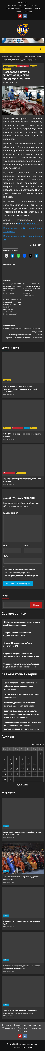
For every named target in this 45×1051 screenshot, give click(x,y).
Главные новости (23, 66)
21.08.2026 (8, 838)
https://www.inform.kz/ (28, 223)
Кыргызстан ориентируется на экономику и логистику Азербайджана (21, 654)
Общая (27, 428)
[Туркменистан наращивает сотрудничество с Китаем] (23, 460)
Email (26, 545)
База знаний (27, 12)
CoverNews (16, 1047)
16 (4, 769)
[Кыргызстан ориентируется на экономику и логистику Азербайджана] (23, 947)
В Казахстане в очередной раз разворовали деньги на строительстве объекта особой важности (21, 714)
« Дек (19, 784)
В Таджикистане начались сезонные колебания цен (12, 285)
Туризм (37, 9)
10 (10, 764)
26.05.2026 (8, 395)
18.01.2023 (9, 82)
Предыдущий (21, 327)
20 (28, 769)
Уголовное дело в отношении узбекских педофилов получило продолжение (20, 686)
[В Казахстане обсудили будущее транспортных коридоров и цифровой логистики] (23, 367)
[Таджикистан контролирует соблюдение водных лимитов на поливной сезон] (23, 991)
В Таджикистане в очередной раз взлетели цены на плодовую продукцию (12, 304)
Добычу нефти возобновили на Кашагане (22, 722)
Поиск (5, 595)
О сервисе (22, 1031)
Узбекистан (23, 1028)
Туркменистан (20, 473)
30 (4, 779)
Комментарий (10, 513)
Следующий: (24, 334)
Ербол (6, 711)
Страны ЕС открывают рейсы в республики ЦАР (17, 644)
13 (28, 764)
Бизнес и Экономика (10, 66)
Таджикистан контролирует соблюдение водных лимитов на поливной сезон (21, 665)
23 (4, 774)
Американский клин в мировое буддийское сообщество (17, 633)
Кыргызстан (20, 1025)
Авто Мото (23, 5)
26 (22, 774)
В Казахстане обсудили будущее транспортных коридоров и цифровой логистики (20, 389)
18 (16, 769)
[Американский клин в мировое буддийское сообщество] (23, 858)
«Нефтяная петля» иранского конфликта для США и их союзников (21, 623)
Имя (5, 545)
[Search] (40, 49)
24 (10, 774)
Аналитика (32, 5)
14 (34, 764)
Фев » (25, 784)
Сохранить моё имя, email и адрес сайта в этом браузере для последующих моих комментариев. (21, 572)
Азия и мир (12, 5)
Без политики (26, 9)
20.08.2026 (8, 927)
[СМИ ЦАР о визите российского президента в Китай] (23, 415)
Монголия (36, 1028)
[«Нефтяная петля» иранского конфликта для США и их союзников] (23, 813)
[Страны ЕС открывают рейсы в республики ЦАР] (23, 902)
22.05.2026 (8, 440)
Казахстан (33, 66)
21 (34, 769)
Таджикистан (34, 1025)
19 (22, 769)
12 (22, 764)
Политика (7, 69)
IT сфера (17, 12)
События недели (13, 9)
